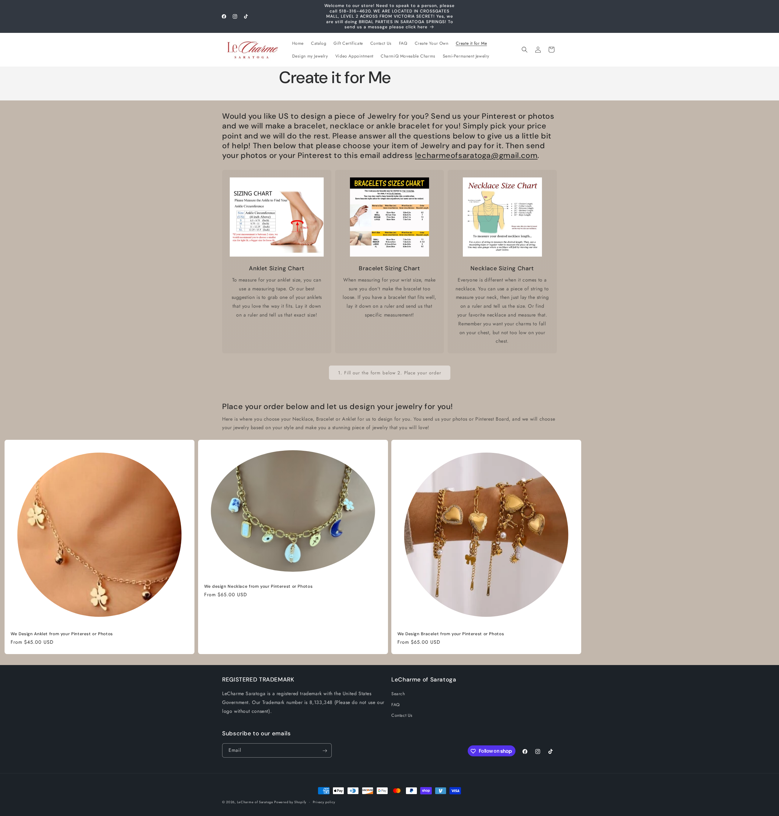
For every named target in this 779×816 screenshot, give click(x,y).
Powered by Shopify (290, 802)
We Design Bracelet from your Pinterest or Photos (450, 633)
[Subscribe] (324, 751)
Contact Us (402, 715)
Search (398, 694)
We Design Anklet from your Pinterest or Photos (62, 633)
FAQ (395, 705)
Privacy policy (324, 801)
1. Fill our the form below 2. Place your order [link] (389, 372)
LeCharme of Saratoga (255, 802)
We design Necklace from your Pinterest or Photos (258, 586)
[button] (524, 49)
